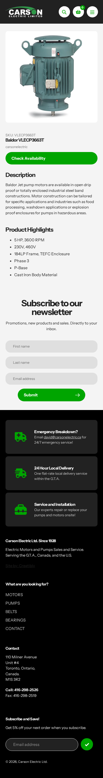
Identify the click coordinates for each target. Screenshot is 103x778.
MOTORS (14, 594)
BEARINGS (16, 620)
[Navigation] (92, 11)
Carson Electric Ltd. (33, 762)
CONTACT (15, 628)
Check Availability (29, 158)
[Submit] (87, 744)
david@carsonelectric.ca (62, 437)
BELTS (11, 611)
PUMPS (13, 603)
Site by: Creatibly (20, 565)
